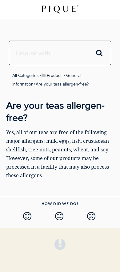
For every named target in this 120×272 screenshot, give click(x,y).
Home (44, 9)
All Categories (25, 75)
